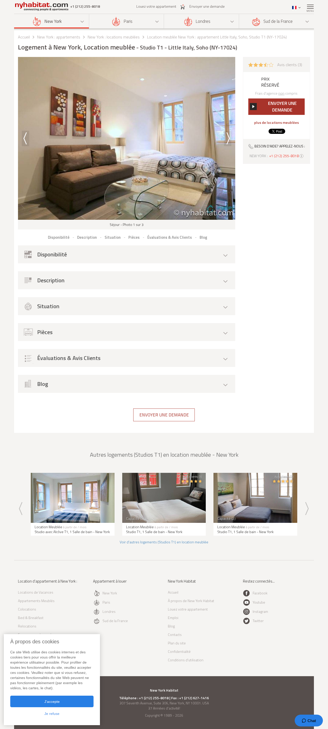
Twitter (258, 620)
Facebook (260, 593)
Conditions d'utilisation (185, 660)
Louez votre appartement (156, 6)
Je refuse (51, 714)
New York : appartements (58, 37)
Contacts (175, 634)
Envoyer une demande (207, 6)
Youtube (259, 602)
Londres (203, 21)
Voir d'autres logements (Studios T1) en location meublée (164, 542)
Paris (128, 21)
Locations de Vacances (35, 592)
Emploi (173, 617)
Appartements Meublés (36, 600)
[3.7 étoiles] (261, 64)
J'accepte (52, 702)
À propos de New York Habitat (191, 600)
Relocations (27, 626)
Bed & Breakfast (31, 617)
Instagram (260, 611)
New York (53, 21)
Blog (171, 626)
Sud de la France (278, 21)
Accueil (24, 37)
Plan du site (177, 643)
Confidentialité (179, 651)
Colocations (27, 609)
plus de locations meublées (276, 122)
